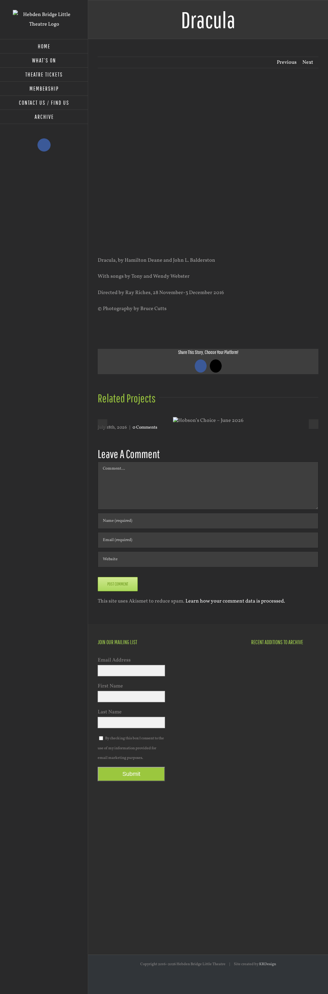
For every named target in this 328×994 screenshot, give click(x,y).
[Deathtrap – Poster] (285, 718)
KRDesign (267, 964)
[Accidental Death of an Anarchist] (262, 834)
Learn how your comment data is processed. (235, 601)
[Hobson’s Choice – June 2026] (262, 662)
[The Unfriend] (262, 802)
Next (307, 62)
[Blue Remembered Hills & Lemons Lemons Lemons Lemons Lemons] (285, 897)
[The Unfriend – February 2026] (262, 762)
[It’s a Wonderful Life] (285, 866)
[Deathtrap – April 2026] (262, 717)
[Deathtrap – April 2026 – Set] (262, 744)
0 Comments (145, 427)
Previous (287, 62)
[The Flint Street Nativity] (285, 769)
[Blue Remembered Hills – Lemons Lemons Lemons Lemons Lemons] (262, 865)
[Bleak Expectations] (285, 834)
